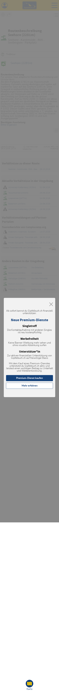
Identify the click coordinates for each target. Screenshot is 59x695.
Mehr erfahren (30, 385)
